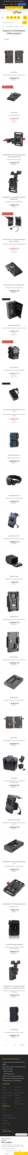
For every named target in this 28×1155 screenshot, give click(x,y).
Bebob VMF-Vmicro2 (14, 455)
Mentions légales (6, 1123)
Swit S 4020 (14, 778)
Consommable (18, 1087)
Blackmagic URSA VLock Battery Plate (14, 285)
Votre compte (7, 1131)
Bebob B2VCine (14, 616)
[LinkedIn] (18, 17)
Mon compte (5, 1134)
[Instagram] (15, 17)
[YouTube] (11, 17)
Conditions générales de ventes (9, 1117)
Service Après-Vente (7, 1115)
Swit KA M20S (14, 1029)
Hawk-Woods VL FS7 (14, 536)
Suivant (22, 1045)
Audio (3, 1101)
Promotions (5, 4)
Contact (11, 4)
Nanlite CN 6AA (14, 576)
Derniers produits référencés (19, 1094)
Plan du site (5, 1120)
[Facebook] (8, 17)
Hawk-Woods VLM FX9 (14, 820)
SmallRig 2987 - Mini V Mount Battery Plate (14, 904)
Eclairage (4, 1103)
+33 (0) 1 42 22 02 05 (8, 1071)
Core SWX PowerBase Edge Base (14, 944)
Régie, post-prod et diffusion (6, 1097)
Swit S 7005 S (14, 737)
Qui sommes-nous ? (8, 1)
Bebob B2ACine (14, 657)
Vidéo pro (4, 1087)
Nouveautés (21, 1)
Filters (7, 39)
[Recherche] (24, 22)
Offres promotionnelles (20, 1103)
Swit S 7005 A (14, 72)
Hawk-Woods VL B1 (14, 495)
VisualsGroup (5, 1129)
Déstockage (17, 1101)
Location (21, 4)
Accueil (4, 1109)
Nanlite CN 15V (14, 697)
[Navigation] (25, 17)
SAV (16, 4)
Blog (15, 1)
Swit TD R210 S (14, 367)
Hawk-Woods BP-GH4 (14, 325)
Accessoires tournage (7, 1092)
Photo (3, 1090)
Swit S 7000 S (14, 112)
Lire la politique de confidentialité (8, 1148)
